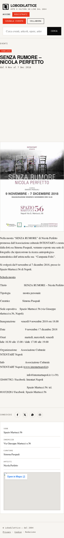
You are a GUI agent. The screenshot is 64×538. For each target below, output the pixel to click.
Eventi (4, 43)
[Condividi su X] (25, 415)
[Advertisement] (32, 104)
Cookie (18, 532)
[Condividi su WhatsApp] (32, 415)
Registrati (20, 14)
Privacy (7, 532)
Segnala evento (14, 21)
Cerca (54, 31)
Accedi (7, 14)
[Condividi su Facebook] (17, 415)
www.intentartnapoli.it (36, 367)
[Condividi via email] (40, 415)
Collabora (35, 21)
